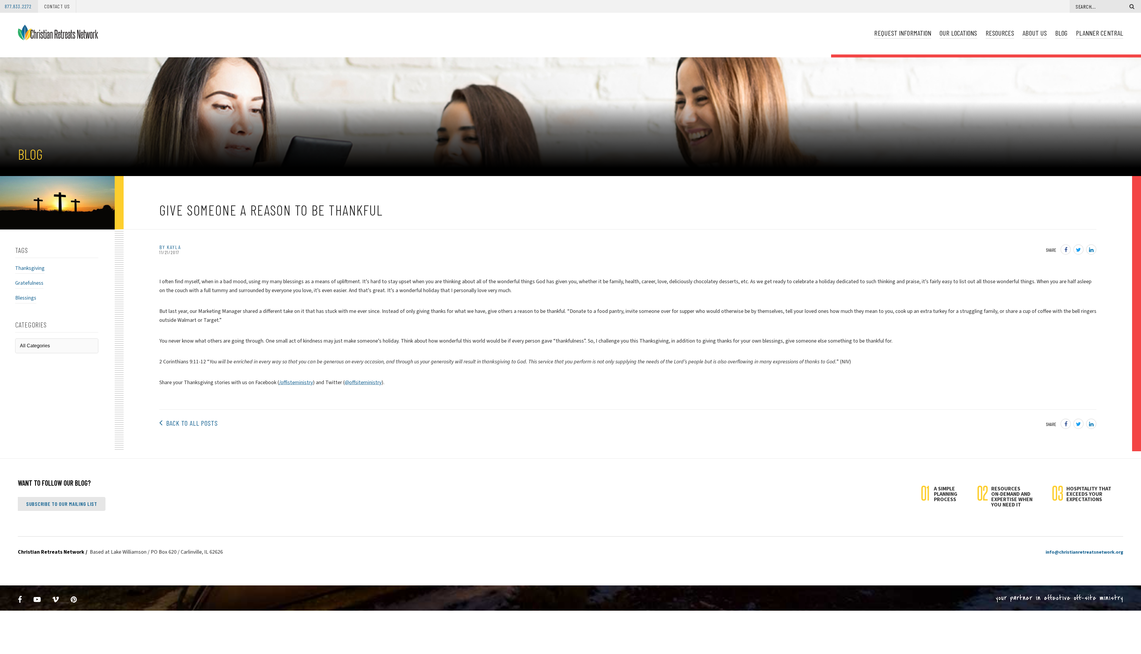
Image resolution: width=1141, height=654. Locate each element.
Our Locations (958, 32)
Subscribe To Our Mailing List (61, 504)
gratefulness (29, 283)
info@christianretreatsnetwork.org (1084, 552)
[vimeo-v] (55, 600)
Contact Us (57, 6)
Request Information (902, 32)
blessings (25, 298)
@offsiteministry (363, 382)
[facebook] (20, 600)
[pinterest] (74, 600)
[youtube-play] (37, 600)
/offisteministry (296, 382)
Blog (1061, 32)
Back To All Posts (190, 423)
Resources (1000, 32)
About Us (1034, 32)
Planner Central (1099, 32)
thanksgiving (30, 268)
